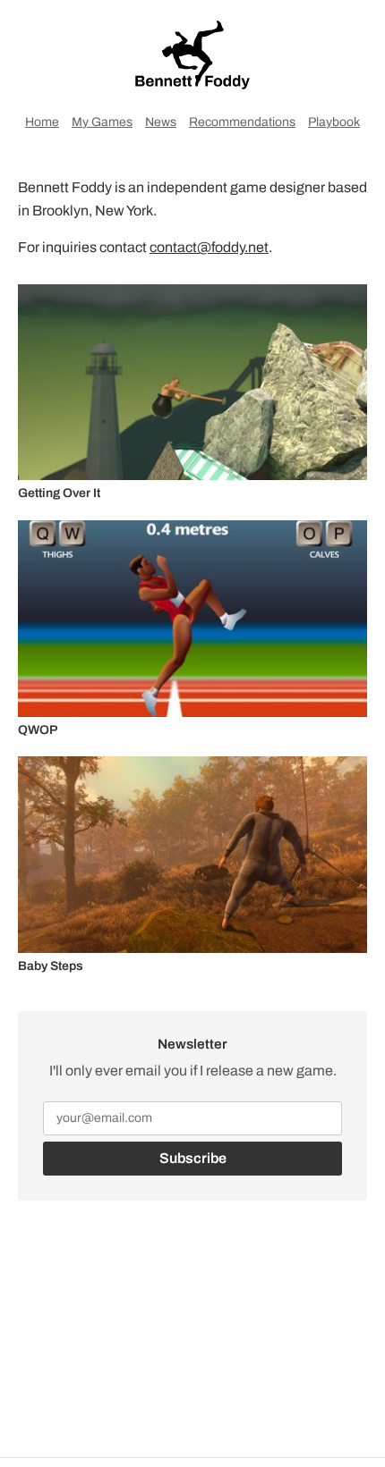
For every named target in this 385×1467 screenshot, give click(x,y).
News (160, 122)
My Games (102, 122)
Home (42, 122)
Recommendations (242, 122)
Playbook (334, 122)
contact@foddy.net (209, 247)
